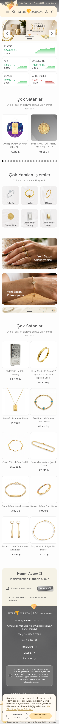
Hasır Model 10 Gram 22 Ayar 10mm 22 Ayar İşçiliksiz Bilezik (43, 374)
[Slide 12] (33, 161)
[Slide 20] (56, 161)
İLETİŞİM (27, 658)
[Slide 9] (25, 161)
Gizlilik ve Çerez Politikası (19, 709)
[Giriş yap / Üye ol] (46, 12)
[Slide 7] (19, 161)
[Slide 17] (48, 161)
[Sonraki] (52, 33)
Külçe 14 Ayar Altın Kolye (15, 418)
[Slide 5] (14, 161)
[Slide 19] (53, 161)
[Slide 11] (31, 161)
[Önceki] (7, 33)
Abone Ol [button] (45, 588)
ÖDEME (27, 653)
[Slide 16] (45, 161)
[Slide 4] (11, 161)
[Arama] (14, 12)
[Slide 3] (8, 161)
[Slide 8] (22, 161)
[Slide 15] (42, 161)
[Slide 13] (36, 161)
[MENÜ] (7, 12)
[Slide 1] (28, 30)
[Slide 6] (17, 161)
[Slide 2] (31, 30)
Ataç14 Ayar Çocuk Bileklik (15, 506)
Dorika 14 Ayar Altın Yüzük (44, 506)
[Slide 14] (39, 161)
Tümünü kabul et (40, 715)
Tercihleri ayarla (17, 715)
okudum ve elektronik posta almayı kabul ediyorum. (27, 598)
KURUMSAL (27, 647)
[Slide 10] (28, 161)
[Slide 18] (50, 161)
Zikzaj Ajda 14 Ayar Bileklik (15, 462)
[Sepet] (53, 12)
